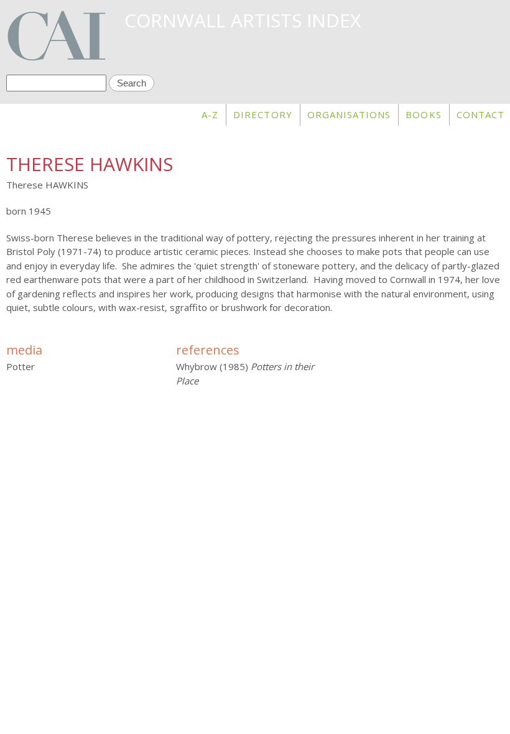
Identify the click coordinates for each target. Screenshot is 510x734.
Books (423, 114)
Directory (262, 114)
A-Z (210, 114)
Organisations (349, 114)
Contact (480, 114)
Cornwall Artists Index (242, 20)
